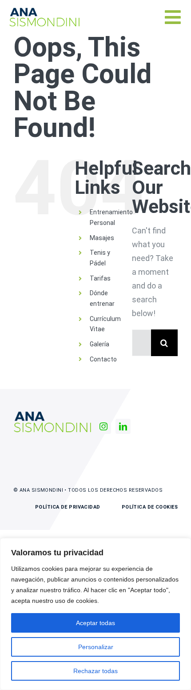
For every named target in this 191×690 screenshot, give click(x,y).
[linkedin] (123, 426)
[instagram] (103, 426)
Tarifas (100, 278)
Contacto (103, 359)
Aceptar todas (95, 622)
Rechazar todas (95, 670)
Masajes (102, 237)
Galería (99, 344)
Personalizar (95, 646)
